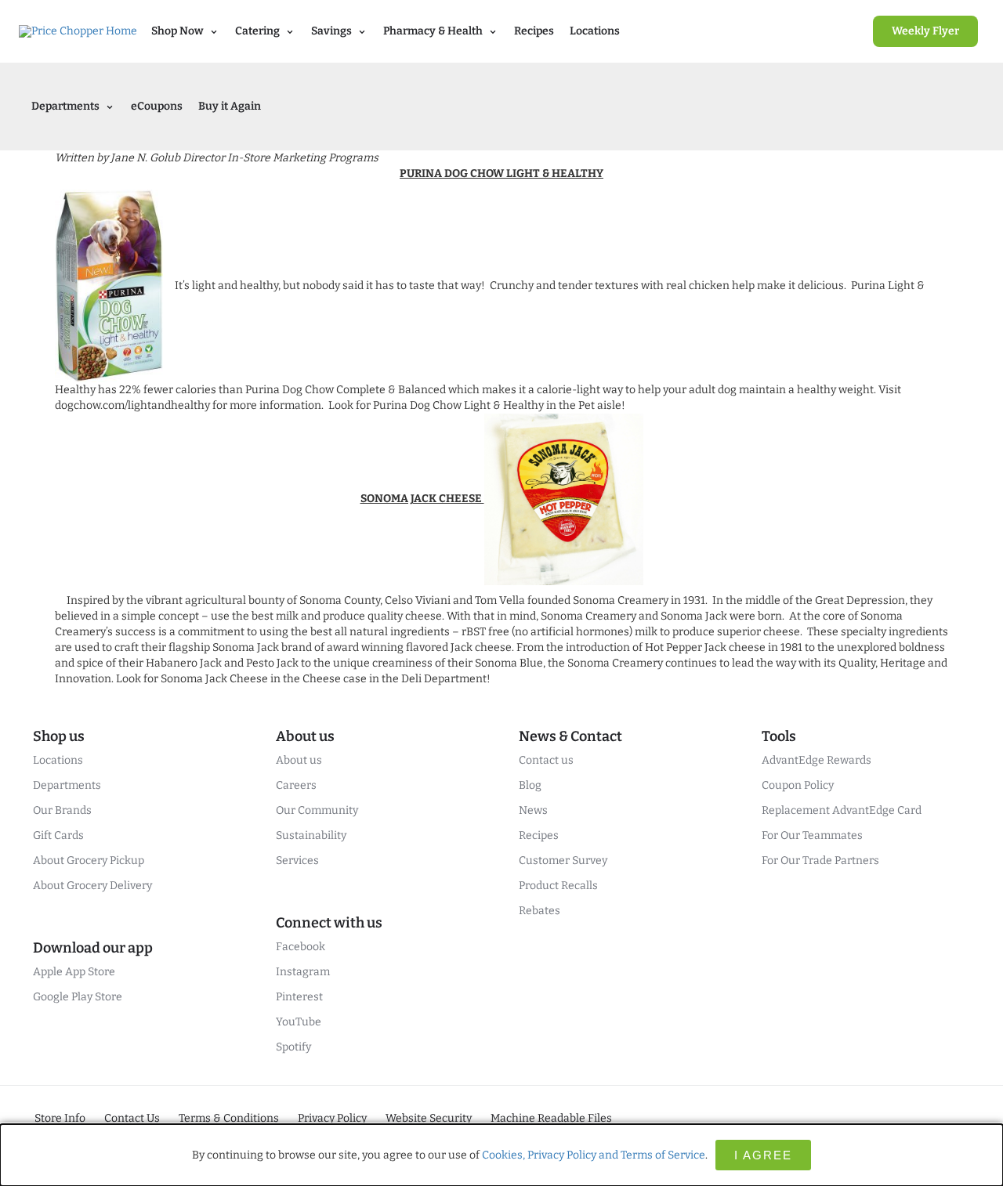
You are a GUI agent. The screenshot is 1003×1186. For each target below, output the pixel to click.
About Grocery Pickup (88, 860)
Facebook (300, 946)
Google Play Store (77, 996)
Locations (595, 31)
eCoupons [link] (157, 106)
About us (299, 760)
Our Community (317, 810)
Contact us (546, 760)
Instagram (303, 971)
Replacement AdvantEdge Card (842, 810)
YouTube (298, 1022)
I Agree (763, 1155)
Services (297, 860)
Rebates (539, 910)
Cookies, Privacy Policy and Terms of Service (593, 1155)
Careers (296, 785)
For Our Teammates (812, 835)
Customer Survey (563, 860)
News (533, 810)
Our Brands (62, 810)
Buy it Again (229, 106)
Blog (530, 785)
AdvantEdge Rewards (816, 760)
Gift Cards (58, 835)
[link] (925, 31)
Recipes (534, 31)
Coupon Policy (798, 785)
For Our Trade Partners (820, 860)
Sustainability (311, 835)
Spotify (293, 1047)
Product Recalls (558, 885)
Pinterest (299, 996)
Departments (67, 785)
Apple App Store (74, 971)
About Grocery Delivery (92, 885)
